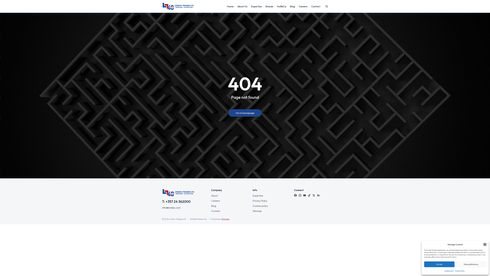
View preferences (471, 264)
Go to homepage (245, 112)
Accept (439, 264)
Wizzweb (225, 219)
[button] (485, 244)
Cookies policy (449, 271)
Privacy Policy (460, 271)
